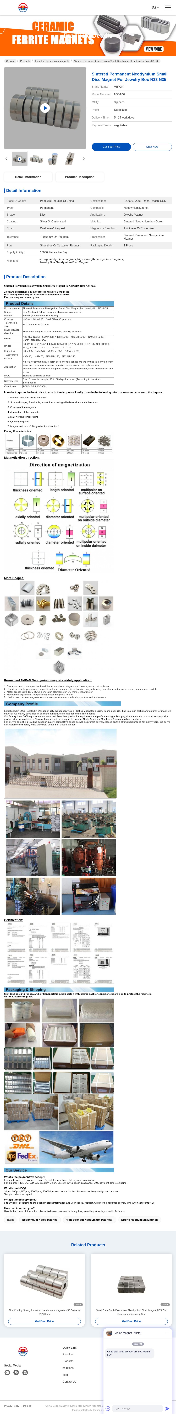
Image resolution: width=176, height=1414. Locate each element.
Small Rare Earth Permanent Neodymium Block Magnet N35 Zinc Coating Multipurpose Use (131, 1312)
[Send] (167, 1408)
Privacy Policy (11, 1405)
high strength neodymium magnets (89, 1219)
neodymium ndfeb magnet (39, 1219)
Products (25, 61)
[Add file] (108, 1408)
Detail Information (28, 177)
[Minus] (167, 1333)
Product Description (80, 177)
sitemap (27, 1405)
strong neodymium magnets (139, 1219)
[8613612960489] (7, 1373)
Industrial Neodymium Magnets (52, 61)
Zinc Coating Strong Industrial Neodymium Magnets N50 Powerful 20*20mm (44, 1312)
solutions (68, 1367)
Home (12, 61)
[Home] (23, 1355)
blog (65, 1374)
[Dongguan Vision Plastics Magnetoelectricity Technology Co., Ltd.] (23, 7)
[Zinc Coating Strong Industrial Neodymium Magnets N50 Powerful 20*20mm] (44, 1281)
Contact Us (69, 1381)
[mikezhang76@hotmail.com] (25, 1373)
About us (68, 1354)
